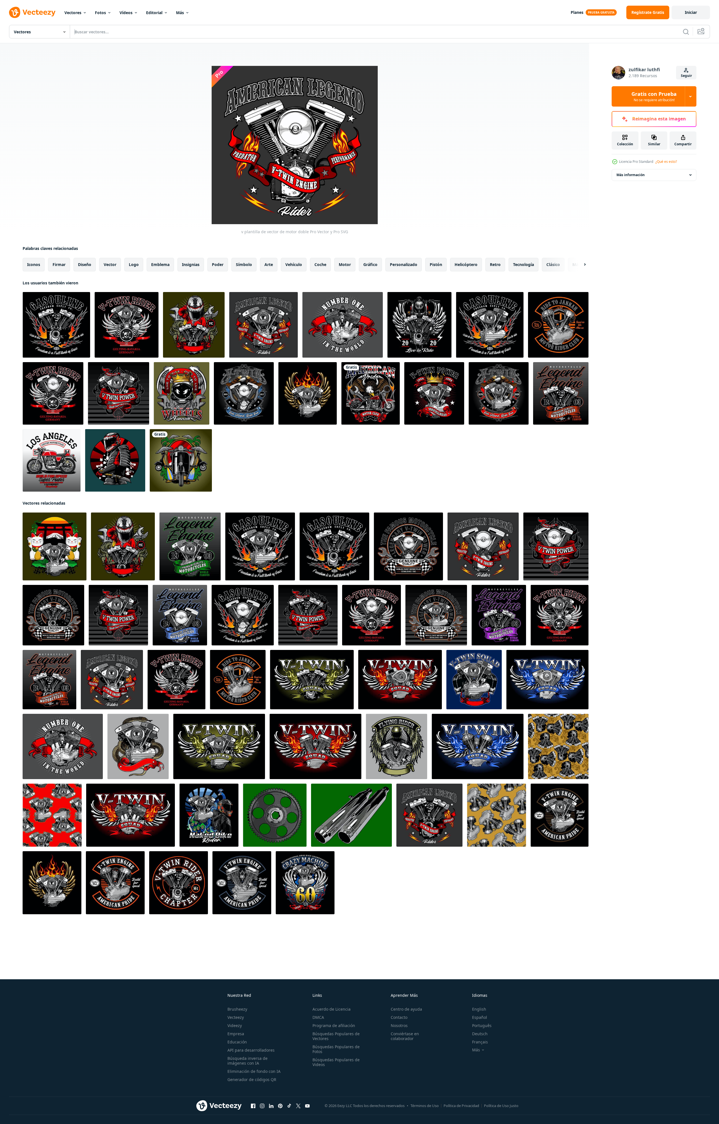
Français (480, 1042)
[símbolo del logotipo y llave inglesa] (181, 393)
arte (268, 264)
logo (134, 264)
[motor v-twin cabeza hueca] (115, 882)
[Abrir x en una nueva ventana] (298, 1106)
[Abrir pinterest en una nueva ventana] (280, 1106)
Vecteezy (235, 1017)
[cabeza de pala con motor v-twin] (559, 815)
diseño (84, 264)
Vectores (72, 12)
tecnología (523, 264)
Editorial (154, 12)
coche (320, 264)
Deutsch (480, 1033)
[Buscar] (686, 31)
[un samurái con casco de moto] (115, 460)
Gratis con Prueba (654, 96)
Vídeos (126, 12)
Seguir (686, 75)
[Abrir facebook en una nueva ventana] (253, 1106)
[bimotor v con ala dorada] (307, 393)
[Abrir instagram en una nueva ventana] (262, 1106)
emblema (160, 264)
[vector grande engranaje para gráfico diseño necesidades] (275, 815)
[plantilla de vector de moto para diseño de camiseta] (52, 460)
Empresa (235, 1033)
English (479, 1009)
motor (345, 264)
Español (479, 1017)
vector (110, 264)
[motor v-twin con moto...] (419, 325)
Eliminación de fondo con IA (254, 1071)
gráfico (370, 264)
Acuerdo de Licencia (331, 1009)
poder (217, 264)
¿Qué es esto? (666, 161)
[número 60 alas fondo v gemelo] (305, 882)
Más (180, 12)
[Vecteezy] (32, 12)
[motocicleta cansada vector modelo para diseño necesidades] (351, 815)
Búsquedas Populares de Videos (336, 1062)
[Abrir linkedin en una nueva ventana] (271, 1106)
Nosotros (399, 1025)
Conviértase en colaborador (405, 1036)
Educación (237, 1042)
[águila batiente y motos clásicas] (370, 393)
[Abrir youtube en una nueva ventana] (307, 1106)
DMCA (318, 1017)
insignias (190, 264)
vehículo (293, 264)
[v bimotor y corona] (434, 393)
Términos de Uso (424, 1105)
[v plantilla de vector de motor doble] (56, 325)
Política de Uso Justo (501, 1105)
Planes (577, 12)
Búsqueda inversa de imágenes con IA (247, 1061)
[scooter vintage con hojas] (181, 460)
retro (495, 264)
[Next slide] (580, 264)
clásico (553, 264)
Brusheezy (237, 1009)
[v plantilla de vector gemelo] (194, 325)
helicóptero (466, 264)
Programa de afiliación (333, 1025)
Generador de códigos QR (251, 1079)
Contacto (399, 1017)
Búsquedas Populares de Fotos (336, 1049)
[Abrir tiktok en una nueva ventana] (289, 1106)
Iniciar (691, 12)
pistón (436, 264)
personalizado (403, 264)
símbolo (244, 264)
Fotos (100, 12)
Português (482, 1025)
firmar (59, 264)
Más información (630, 174)
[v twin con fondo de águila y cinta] (244, 393)
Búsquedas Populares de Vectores (336, 1036)
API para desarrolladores (251, 1050)
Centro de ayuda (406, 1009)
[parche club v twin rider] (178, 882)
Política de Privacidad (461, 1105)
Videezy (234, 1025)
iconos (33, 264)
